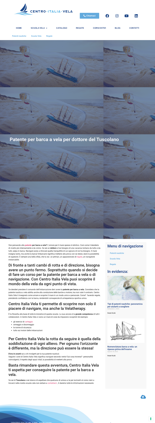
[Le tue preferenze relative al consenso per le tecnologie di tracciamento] (150, 418)
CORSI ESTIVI (99, 28)
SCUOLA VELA (38, 28)
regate (79, 257)
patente (28, 245)
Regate (49, 36)
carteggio (28, 322)
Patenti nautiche (19, 36)
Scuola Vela (36, 36)
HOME (19, 28)
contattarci (52, 383)
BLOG (117, 28)
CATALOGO (61, 28)
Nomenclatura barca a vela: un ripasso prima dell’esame (122, 348)
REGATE (80, 28)
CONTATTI (134, 28)
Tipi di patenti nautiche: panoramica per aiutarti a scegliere (125, 305)
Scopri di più (111, 313)
